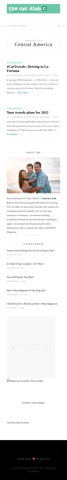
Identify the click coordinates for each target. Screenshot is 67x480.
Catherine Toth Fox (23, 75)
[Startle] (25, 381)
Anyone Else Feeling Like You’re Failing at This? (31, 250)
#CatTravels (15, 63)
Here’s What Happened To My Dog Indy (26, 290)
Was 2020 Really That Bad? (20, 277)
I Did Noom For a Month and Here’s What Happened (32, 303)
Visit (18, 423)
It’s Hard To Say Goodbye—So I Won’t (25, 263)
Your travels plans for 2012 (27, 112)
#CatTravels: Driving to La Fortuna (27, 69)
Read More (23, 92)
